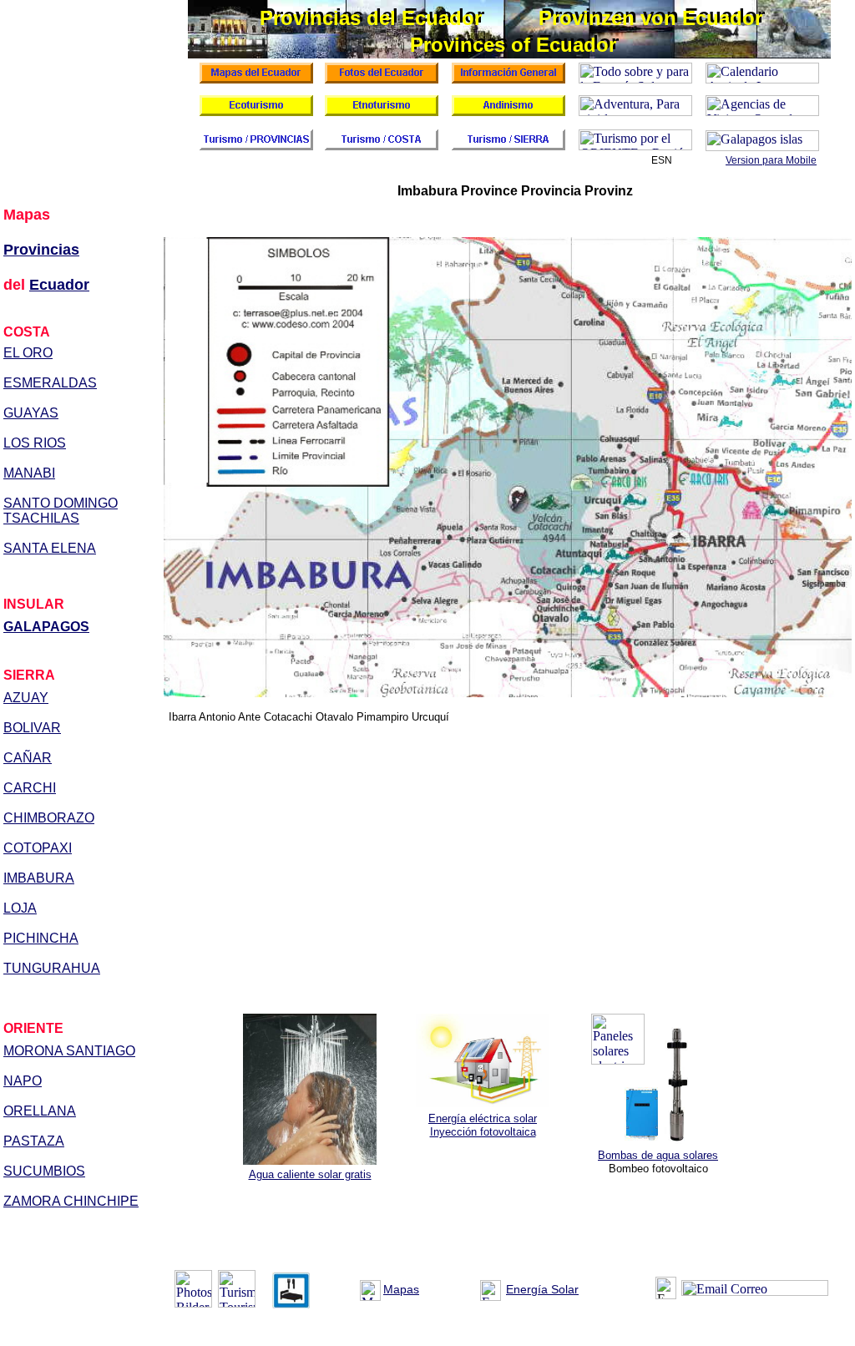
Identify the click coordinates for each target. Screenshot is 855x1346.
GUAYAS (30, 413)
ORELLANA (39, 1111)
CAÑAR (27, 758)
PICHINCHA (40, 938)
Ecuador (59, 284)
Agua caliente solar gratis (310, 1174)
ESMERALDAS (50, 383)
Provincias (41, 249)
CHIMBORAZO (48, 818)
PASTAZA (33, 1141)
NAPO (22, 1081)
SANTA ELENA (49, 548)
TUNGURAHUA (51, 968)
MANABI (29, 473)
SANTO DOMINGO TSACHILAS (60, 510)
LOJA (20, 908)
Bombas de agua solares (658, 1155)
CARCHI (29, 788)
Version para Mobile (771, 160)
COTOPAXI (37, 848)
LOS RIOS (34, 443)
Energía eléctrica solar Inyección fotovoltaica (482, 1125)
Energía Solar (542, 1289)
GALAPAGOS (46, 627)
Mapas (401, 1289)
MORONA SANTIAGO (69, 1051)
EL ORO (28, 353)
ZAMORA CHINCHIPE (71, 1201)
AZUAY (25, 698)
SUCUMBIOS (44, 1171)
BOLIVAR (32, 728)
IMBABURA (38, 878)
